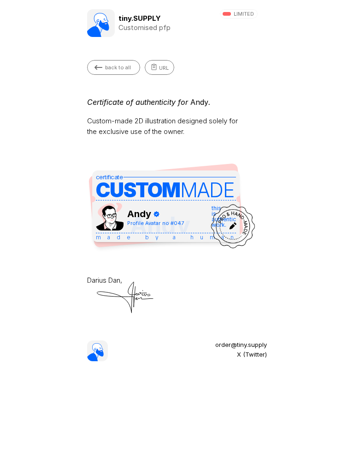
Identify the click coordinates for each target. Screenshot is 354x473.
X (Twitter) (252, 354)
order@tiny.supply (241, 344)
